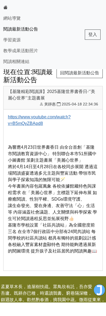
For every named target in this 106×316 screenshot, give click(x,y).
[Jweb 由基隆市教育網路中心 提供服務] (99, 290)
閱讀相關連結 (16, 61)
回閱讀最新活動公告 (79, 73)
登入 (92, 34)
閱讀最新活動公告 (20, 29)
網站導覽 (12, 18)
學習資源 (12, 40)
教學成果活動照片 (20, 50)
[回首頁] (20, 7)
